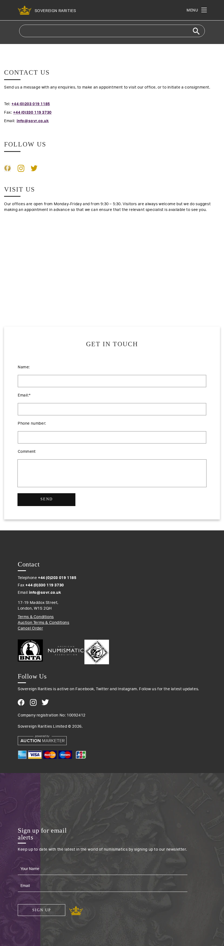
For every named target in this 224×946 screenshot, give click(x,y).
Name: (24, 367)
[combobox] (112, 31)
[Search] (196, 31)
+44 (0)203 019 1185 (27, 104)
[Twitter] (45, 702)
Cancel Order (30, 628)
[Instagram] (20, 168)
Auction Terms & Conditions (43, 623)
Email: (24, 395)
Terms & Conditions (36, 617)
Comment (27, 452)
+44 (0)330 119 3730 (28, 112)
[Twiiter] (34, 168)
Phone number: (32, 423)
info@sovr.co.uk (26, 121)
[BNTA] (32, 650)
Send (46, 499)
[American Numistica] (66, 650)
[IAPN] (96, 650)
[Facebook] (7, 168)
